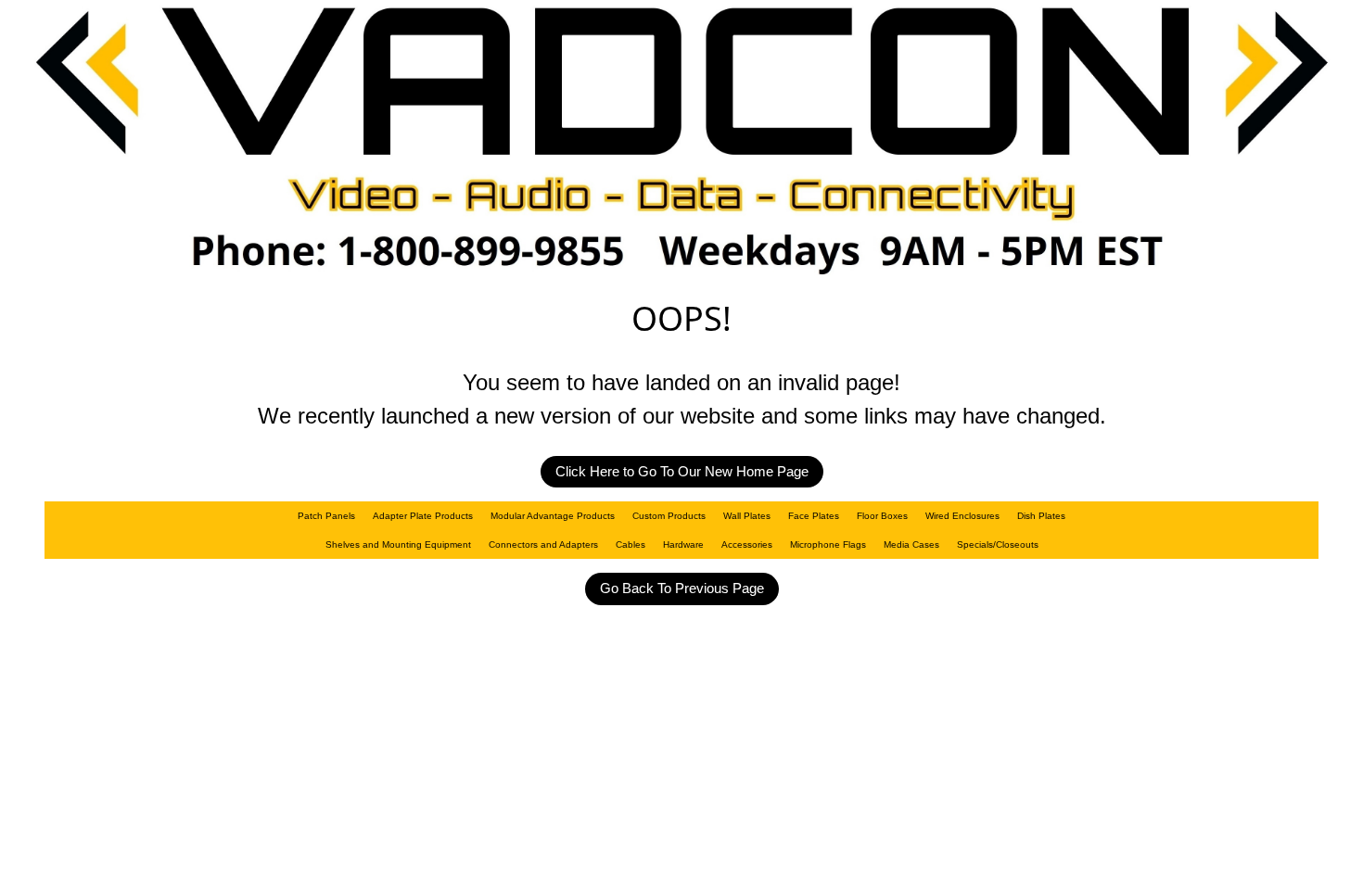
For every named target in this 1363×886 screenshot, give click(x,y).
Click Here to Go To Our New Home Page (682, 471)
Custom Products (669, 516)
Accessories (746, 544)
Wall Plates (747, 516)
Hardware (683, 544)
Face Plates (813, 516)
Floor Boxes (882, 516)
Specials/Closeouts (997, 544)
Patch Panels (326, 516)
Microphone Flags (828, 544)
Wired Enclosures (962, 516)
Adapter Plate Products (423, 516)
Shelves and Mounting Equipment (398, 544)
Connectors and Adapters (543, 544)
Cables (630, 544)
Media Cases (911, 544)
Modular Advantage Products (552, 516)
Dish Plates (1041, 516)
